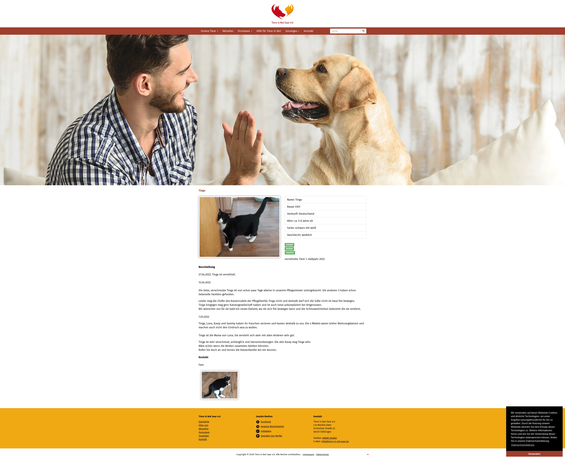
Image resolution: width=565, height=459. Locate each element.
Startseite (204, 421)
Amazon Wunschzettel (272, 426)
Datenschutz (322, 454)
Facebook (266, 421)
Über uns (203, 425)
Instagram (266, 431)
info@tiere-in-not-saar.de (335, 441)
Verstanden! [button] (534, 454)
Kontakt (308, 31)
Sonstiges (291, 31)
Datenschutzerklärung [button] (522, 445)
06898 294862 (329, 438)
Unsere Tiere (209, 31)
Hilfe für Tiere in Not (268, 31)
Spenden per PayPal (271, 435)
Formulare (244, 31)
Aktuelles (227, 31)
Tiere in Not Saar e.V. (282, 14)
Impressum (308, 454)
